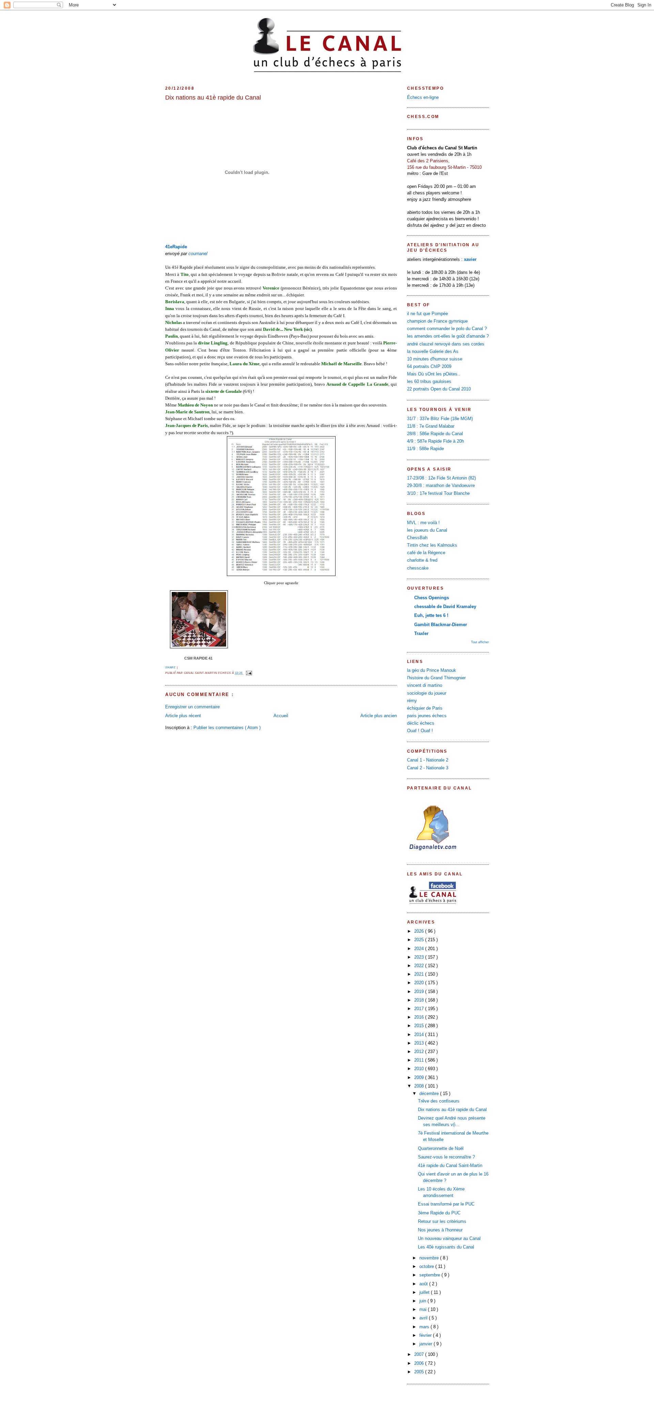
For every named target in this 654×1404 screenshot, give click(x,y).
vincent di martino (424, 685)
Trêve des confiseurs (439, 1101)
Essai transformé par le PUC (446, 1204)
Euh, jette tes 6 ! (431, 615)
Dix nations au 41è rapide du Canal (213, 97)
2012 (419, 1051)
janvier (426, 1344)
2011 (419, 1060)
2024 (419, 948)
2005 (419, 1372)
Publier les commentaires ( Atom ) (227, 727)
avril (424, 1318)
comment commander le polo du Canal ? (447, 328)
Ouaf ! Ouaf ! (420, 730)
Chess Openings (431, 597)
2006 (419, 1363)
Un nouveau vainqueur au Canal (449, 1238)
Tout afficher (480, 642)
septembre (430, 1275)
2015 (419, 1025)
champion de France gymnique (437, 321)
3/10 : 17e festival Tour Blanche (438, 493)
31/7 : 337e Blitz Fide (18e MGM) (440, 418)
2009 (419, 1077)
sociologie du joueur (426, 693)
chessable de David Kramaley (445, 606)
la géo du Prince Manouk (431, 670)
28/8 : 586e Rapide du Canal (435, 433)
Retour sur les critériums (442, 1221)
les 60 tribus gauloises (429, 381)
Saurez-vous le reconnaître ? (446, 1157)
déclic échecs (420, 723)
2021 (419, 974)
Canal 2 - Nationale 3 (427, 768)
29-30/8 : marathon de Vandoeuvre (441, 485)
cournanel (197, 253)
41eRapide (176, 247)
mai (423, 1309)
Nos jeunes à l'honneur (440, 1230)
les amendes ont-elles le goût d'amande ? (448, 336)
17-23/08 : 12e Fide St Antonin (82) (441, 478)
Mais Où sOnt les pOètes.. (433, 374)
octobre (427, 1266)
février (426, 1335)
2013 (419, 1043)
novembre (429, 1258)
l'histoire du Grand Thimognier (436, 678)
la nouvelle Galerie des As (432, 351)
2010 (419, 1068)
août (424, 1284)
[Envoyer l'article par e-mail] (248, 673)
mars (425, 1327)
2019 (419, 991)
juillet (425, 1292)
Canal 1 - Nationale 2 (427, 760)
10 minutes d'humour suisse (434, 359)
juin (423, 1301)
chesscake (418, 568)
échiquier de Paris (424, 708)
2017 (419, 1008)
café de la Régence (426, 552)
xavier (470, 259)
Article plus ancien (378, 715)
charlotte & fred (422, 560)
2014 (419, 1034)
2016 (419, 1017)
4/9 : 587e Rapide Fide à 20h (435, 441)
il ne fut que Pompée (427, 313)
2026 (419, 931)
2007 (419, 1354)
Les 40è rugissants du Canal (446, 1247)
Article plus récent (183, 715)
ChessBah (417, 537)
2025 (419, 939)
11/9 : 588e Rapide (425, 448)
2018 (419, 1000)
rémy (412, 700)
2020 (419, 982)
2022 (419, 965)
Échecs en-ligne (423, 97)
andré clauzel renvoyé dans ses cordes (445, 344)
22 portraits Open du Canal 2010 (439, 389)
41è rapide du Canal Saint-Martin (450, 1165)
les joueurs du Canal (427, 530)
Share (171, 667)
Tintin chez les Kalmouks (432, 545)
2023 (419, 957)
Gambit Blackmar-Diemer (440, 624)
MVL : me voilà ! (423, 522)
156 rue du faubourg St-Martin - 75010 (444, 167)
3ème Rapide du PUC (439, 1213)
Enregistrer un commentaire (192, 707)
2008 (419, 1086)
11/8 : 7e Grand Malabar (430, 426)
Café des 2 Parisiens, (428, 161)
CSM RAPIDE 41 (198, 658)
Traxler (421, 633)
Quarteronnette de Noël (441, 1148)
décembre (429, 1093)
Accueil (281, 715)
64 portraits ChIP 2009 (429, 366)
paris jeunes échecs (427, 715)
